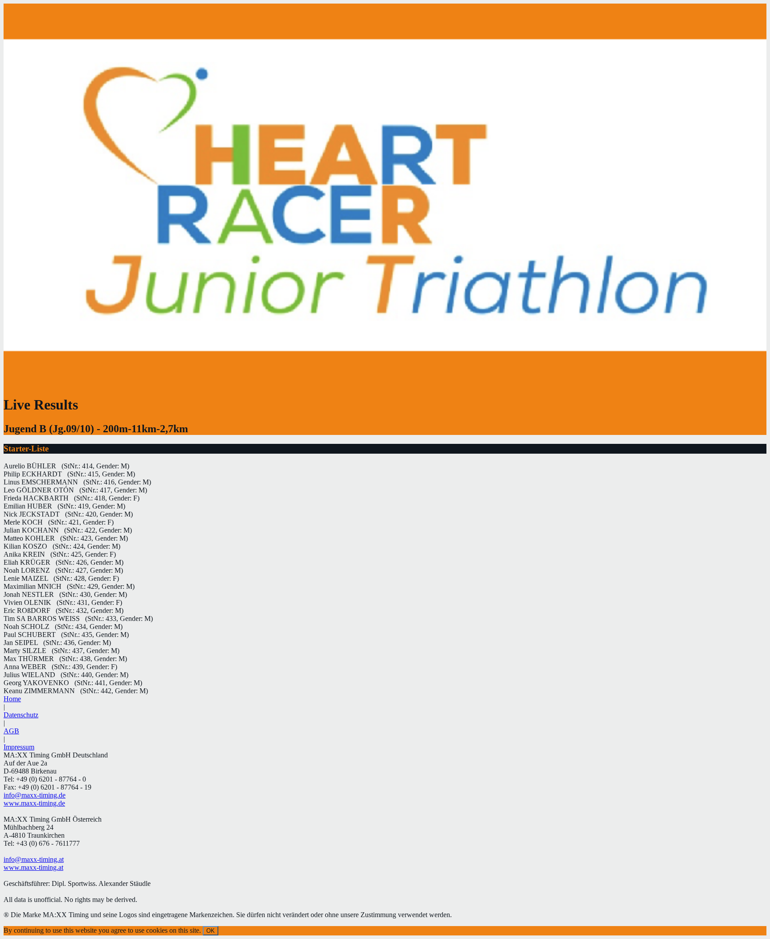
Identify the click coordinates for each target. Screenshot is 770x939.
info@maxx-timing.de (35, 795)
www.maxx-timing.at (33, 867)
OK (210, 930)
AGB (11, 731)
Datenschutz (21, 715)
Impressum (19, 747)
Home (12, 699)
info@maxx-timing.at (34, 859)
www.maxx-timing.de (34, 803)
